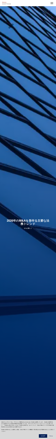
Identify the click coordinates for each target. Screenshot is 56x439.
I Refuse (51, 436)
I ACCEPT (43, 436)
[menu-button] (52, 3)
